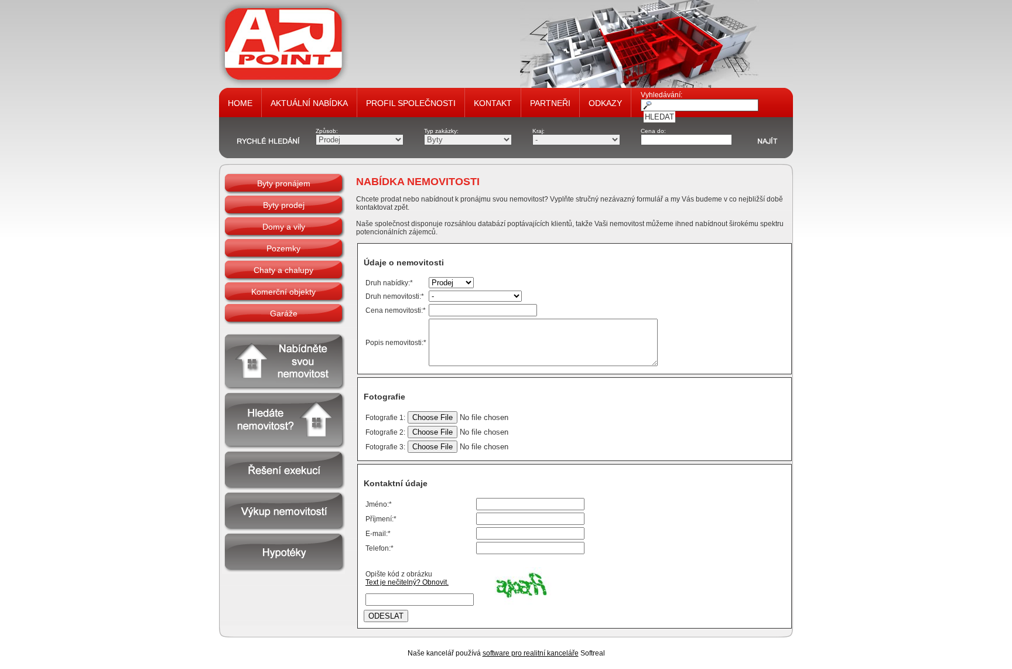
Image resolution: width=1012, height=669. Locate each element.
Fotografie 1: (385, 418)
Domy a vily (283, 226)
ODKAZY (605, 103)
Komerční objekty (283, 291)
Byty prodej (284, 205)
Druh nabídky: (389, 283)
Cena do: (653, 131)
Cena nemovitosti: (395, 310)
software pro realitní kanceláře (531, 653)
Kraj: (538, 131)
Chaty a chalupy (283, 270)
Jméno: (378, 504)
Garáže (284, 313)
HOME (240, 103)
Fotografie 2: (385, 432)
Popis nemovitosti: (395, 343)
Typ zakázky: (441, 131)
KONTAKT (493, 103)
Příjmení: (380, 519)
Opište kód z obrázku (398, 574)
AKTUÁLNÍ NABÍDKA (309, 103)
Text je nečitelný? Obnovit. (407, 582)
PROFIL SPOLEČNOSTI (411, 103)
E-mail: (378, 534)
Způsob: (327, 131)
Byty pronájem (283, 183)
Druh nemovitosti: (394, 296)
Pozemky (283, 248)
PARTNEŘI (550, 103)
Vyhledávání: (661, 95)
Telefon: (379, 548)
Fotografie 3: (385, 447)
